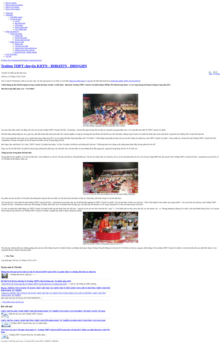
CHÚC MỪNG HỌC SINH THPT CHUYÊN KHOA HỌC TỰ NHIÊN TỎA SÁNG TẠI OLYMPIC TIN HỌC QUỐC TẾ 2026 (53, 311)
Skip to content (11, 3)
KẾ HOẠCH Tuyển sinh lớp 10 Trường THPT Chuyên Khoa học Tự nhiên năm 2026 (36, 281)
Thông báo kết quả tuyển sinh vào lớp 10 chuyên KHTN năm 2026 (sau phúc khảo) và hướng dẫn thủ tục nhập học (48, 272)
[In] (214, 74)
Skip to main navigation (14, 5)
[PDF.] (211, 74)
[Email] (217, 74)
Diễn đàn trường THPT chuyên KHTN (125, 81)
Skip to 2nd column (13, 9)
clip (88, 81)
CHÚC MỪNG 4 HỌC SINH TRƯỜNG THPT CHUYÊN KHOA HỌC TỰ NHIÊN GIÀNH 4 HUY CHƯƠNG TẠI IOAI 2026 (53, 320)
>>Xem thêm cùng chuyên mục (12, 302)
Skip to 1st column (12, 7)
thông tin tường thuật (77, 81)
